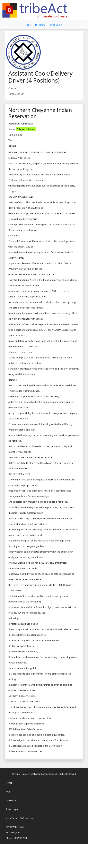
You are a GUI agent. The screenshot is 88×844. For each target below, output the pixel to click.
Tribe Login (56, 24)
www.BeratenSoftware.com (20, 818)
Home (9, 782)
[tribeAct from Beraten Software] (35, 10)
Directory (40, 24)
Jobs (28, 24)
